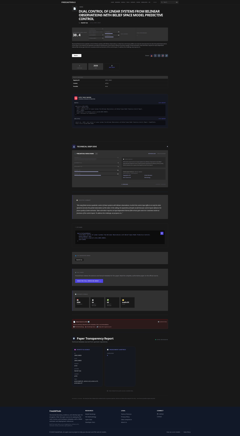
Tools (128, 2)
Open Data (88, 419)
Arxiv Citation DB (127, 177)
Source (77, 55)
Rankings (117, 2)
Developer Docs (90, 422)
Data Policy (187, 432)
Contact (159, 417)
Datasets (133, 2)
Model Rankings (90, 414)
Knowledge (144, 2)
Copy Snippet (162, 102)
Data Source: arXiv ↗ (82, 322)
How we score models (173, 432)
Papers (138, 2)
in (159, 55)
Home (112, 2)
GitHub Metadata (148, 175)
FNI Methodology (90, 417)
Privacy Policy (125, 417)
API (149, 2)
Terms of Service (126, 414)
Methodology (152, 153)
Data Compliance (126, 419)
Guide (155, 2)
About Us (124, 422)
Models (123, 2)
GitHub (161, 414)
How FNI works (161, 153)
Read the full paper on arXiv (89, 281)
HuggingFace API (127, 175)
